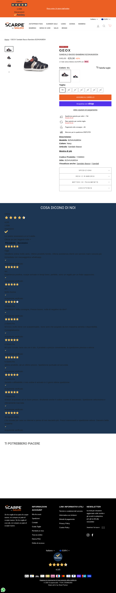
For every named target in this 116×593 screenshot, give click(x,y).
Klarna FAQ (36, 539)
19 (62, 90)
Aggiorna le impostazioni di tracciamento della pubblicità (58, 580)
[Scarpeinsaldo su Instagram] (88, 535)
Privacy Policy (64, 523)
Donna (72, 24)
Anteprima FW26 (36, 24)
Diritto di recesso (38, 543)
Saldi (56, 28)
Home (7, 39)
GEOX (65, 50)
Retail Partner (63, 585)
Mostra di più (65, 151)
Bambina (81, 24)
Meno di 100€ (45, 28)
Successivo (23, 243)
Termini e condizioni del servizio (71, 511)
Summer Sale (52, 24)
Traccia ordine (37, 535)
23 (88, 90)
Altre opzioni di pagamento (85, 110)
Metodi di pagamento (85, 182)
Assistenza (85, 188)
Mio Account (36, 514)
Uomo (63, 24)
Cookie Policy (64, 527)
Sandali (95, 163)
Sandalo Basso (83, 163)
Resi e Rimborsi (85, 176)
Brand (64, 28)
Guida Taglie (36, 527)
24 (94, 90)
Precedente (10, 243)
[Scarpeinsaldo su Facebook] (92, 535)
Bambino (32, 28)
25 (100, 90)
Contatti (35, 522)
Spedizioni (85, 170)
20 (69, 90)
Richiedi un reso (38, 531)
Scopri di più (69, 118)
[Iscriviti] (103, 527)
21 (75, 90)
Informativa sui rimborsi (68, 515)
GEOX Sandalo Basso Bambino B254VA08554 (28, 39)
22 (81, 90)
